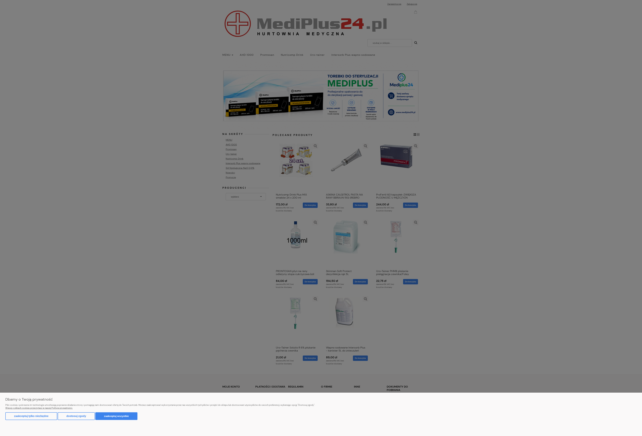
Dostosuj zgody (76, 416)
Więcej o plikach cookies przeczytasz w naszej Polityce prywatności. (39, 408)
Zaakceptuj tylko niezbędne (31, 416)
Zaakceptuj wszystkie (116, 416)
